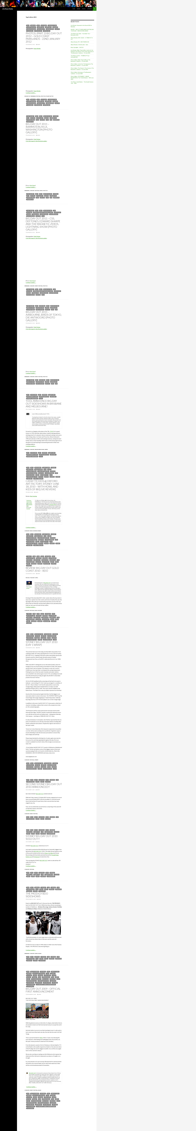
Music (41, 190)
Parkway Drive (50, 29)
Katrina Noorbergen (32, 473)
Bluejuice (39, 558)
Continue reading (31, 92)
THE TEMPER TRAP (47, 639)
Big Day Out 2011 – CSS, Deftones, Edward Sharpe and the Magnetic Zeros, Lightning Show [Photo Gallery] (43, 224)
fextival (40, 975)
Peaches (54, 637)
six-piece (52, 476)
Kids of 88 (41, 473)
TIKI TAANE (55, 982)
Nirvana (40, 563)
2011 (37, 116)
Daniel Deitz (30, 469)
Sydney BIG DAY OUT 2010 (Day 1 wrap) (41, 643)
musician (34, 563)
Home (74, 8)
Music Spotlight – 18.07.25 (77, 47)
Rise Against (47, 563)
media (52, 561)
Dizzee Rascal (30, 635)
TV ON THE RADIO (31, 984)
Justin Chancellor (44, 396)
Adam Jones (34, 394)
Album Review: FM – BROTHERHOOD (80, 42)
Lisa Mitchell (46, 561)
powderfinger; (51, 833)
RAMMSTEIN (56, 119)
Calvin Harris (48, 634)
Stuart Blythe (37, 48)
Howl (49, 469)
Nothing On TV (44, 474)
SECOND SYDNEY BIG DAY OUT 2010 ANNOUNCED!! (44, 785)
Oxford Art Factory (32, 476)
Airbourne (42, 305)
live (56, 473)
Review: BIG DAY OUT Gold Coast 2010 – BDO (42, 569)
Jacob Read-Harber (31, 471)
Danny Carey (52, 394)
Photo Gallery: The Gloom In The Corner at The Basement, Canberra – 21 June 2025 (82, 68)
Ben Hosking (38, 467)
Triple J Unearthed (38, 478)
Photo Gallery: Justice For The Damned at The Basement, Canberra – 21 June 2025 (82, 64)
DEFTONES (29, 212)
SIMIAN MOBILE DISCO (31, 639)
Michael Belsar (30, 474)
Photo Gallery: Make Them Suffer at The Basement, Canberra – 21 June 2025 (80, 60)
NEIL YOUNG (45, 978)
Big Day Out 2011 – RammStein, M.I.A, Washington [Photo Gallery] (39, 128)
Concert (56, 116)
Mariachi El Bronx (31, 29)
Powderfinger (55, 855)
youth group (30, 986)
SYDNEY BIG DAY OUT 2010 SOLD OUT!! (41, 837)
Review (78, 8)
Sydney (58, 476)
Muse (57, 561)
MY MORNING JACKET (36, 978)
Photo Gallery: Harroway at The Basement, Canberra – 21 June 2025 (81, 73)
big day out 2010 (31, 558)
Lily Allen (38, 561)
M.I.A (37, 119)
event (36, 285)
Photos (83, 8)
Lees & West (53, 396)
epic (28, 117)
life (58, 560)
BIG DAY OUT (47, 582)
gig (45, 469)
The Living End (38, 30)
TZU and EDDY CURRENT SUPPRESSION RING (46, 984)
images (46, 117)
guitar (54, 975)
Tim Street (29, 478)
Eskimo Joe (29, 560)
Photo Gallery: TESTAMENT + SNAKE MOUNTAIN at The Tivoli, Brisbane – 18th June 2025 (82, 78)
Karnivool (52, 560)
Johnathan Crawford (43, 471)
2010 (28, 467)
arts (42, 556)
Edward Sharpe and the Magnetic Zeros (43, 212)
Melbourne (38, 449)
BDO (38, 25)
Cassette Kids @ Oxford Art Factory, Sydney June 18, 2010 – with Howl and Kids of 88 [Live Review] (42, 485)
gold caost (37, 560)
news (46, 449)
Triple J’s (54, 563)
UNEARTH (29, 565)
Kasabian (55, 27)
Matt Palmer (37, 139)
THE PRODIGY (42, 891)
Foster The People (31, 27)
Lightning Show (54, 214)
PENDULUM (52, 978)
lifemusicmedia (30, 561)
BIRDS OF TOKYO (30, 307)
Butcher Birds (52, 558)
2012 (28, 25)
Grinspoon (36, 831)
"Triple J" (29, 556)
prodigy (52, 889)
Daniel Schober (38, 469)
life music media (30, 119)
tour (55, 639)
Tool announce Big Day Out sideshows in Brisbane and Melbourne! (44, 403)
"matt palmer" (30, 116)
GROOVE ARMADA (52, 635)
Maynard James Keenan (32, 398)
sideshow (29, 891)
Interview (89, 8)
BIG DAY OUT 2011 (48, 116)
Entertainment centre (32, 396)
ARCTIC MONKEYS (35, 971)
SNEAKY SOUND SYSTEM (43, 980)
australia (48, 556)
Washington (30, 121)
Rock (58, 978)
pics (47, 119)
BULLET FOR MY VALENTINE (38, 973)
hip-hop (29, 977)
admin (38, 44)
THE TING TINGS (47, 982)
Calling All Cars (52, 25)
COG (48, 973)
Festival (38, 96)
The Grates (53, 980)
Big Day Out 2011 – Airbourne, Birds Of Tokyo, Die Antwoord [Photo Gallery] (44, 316)
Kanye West (48, 27)
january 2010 (45, 560)
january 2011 (53, 117)
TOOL (41, 398)
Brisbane (33, 96)
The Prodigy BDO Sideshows (37, 895)
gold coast (40, 117)
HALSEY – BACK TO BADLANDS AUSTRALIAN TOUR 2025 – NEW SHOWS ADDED (82, 30)
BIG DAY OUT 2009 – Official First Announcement (43, 990)
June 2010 (53, 471)
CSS (54, 210)
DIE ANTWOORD (39, 307)
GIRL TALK (44, 635)
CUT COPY (29, 975)
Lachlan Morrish (49, 473)
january (53, 887)
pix (51, 119)
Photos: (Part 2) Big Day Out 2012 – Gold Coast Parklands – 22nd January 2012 (44, 37)
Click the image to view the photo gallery (36, 141)
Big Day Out (28, 96)
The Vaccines (47, 30)
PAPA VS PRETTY (41, 29)
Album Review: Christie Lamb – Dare (79, 44)
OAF (51, 474)
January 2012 (41, 27)
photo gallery (30, 216)
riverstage (58, 889)
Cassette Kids (46, 467)
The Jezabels (30, 30)
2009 (34, 556)
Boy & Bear (43, 25)
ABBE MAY (33, 25)
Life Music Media (7, 9)
